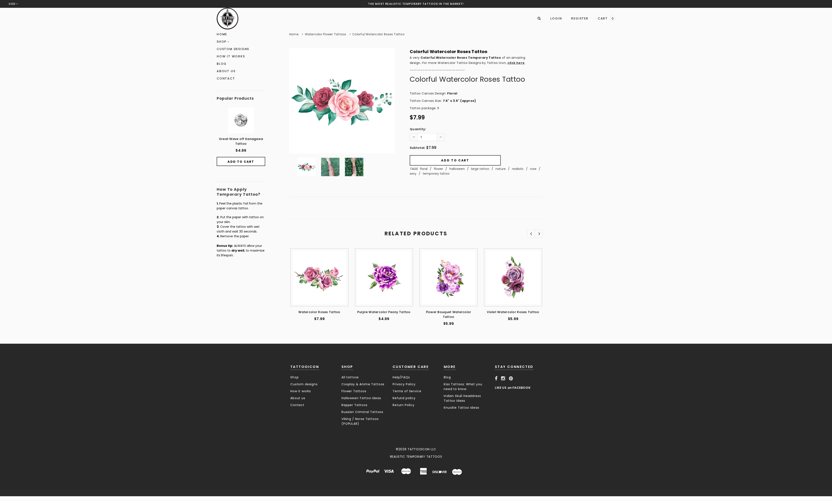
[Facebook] (496, 378)
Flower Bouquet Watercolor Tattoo (448, 314)
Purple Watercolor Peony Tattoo (383, 312)
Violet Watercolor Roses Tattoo (513, 312)
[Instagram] (503, 378)
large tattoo (480, 169)
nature (501, 169)
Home (294, 34)
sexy (413, 173)
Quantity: (418, 129)
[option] (342, 100)
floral (423, 169)
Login (556, 18)
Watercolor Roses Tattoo (319, 312)
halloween (457, 169)
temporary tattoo (436, 173)
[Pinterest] (511, 378)
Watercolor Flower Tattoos (325, 34)
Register (579, 18)
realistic (518, 169)
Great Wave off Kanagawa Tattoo (241, 141)
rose (533, 169)
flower (438, 169)
